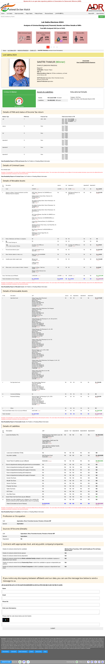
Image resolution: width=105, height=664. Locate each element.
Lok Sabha (9, 13)
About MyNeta (100, 13)
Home (2, 13)
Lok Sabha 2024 (12, 50)
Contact (31, 651)
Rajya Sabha (29, 13)
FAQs (45, 651)
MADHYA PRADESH (23, 50)
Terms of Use (38, 651)
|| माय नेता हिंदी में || (59, 13)
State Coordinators (23, 651)
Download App (71, 662)
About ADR (91, 13)
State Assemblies (19, 13)
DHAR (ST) (33, 50)
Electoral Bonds (49, 13)
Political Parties (39, 13)
